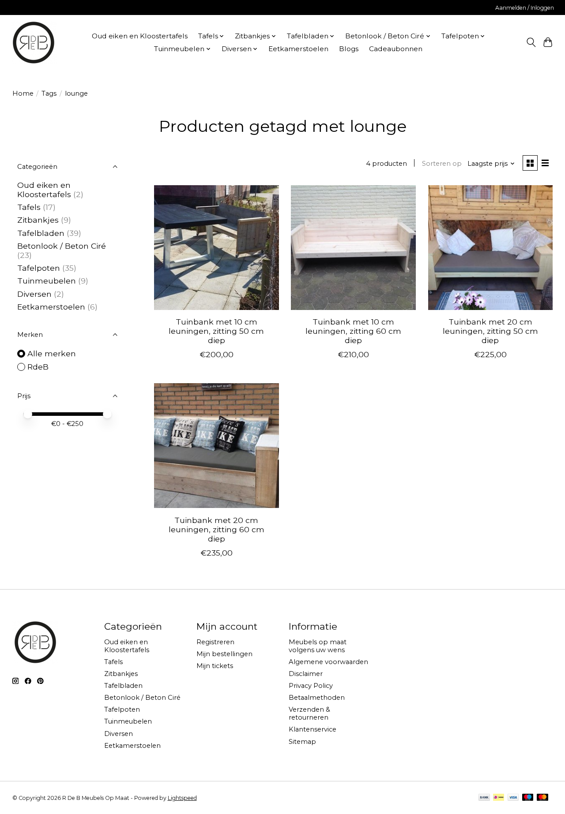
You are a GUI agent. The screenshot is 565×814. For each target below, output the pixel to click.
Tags (48, 93)
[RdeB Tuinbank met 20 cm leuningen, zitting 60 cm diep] (216, 445)
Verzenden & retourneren (309, 713)
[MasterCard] (542, 798)
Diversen (34, 294)
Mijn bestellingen (224, 654)
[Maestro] (528, 798)
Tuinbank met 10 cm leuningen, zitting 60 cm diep (353, 331)
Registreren (215, 642)
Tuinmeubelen (46, 280)
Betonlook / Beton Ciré (61, 245)
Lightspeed (182, 798)
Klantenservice (312, 729)
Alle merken (51, 353)
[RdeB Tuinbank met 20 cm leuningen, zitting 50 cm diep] (490, 247)
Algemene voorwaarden (328, 662)
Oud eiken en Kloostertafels (140, 36)
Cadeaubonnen (395, 49)
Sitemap (302, 742)
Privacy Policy (311, 686)
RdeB (38, 366)
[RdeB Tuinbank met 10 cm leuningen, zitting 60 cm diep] (353, 247)
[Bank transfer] (484, 798)
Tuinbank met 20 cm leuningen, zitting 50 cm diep (490, 331)
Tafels (29, 207)
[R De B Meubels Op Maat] (33, 42)
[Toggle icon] (530, 42)
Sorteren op (442, 164)
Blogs (348, 49)
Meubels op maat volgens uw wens (318, 646)
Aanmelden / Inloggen (524, 7)
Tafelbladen (40, 233)
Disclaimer (306, 674)
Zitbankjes (38, 219)
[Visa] (513, 798)
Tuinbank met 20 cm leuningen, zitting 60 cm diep (216, 529)
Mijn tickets (214, 666)
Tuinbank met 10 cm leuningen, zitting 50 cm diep (216, 331)
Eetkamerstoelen (298, 49)
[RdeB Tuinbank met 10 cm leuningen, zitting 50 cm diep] (216, 247)
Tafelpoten (38, 268)
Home (23, 93)
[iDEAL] (498, 798)
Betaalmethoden (317, 698)
